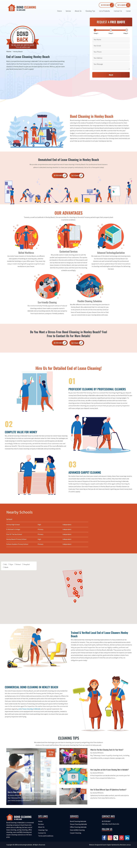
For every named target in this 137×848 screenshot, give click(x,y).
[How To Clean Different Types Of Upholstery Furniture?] (73, 796)
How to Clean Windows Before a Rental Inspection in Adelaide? (28, 792)
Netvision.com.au (125, 845)
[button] (69, 586)
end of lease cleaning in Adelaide (29, 709)
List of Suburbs (104, 11)
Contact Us (118, 11)
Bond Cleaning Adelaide (78, 821)
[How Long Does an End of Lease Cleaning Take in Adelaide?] (73, 776)
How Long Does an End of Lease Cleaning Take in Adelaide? (109, 769)
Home (59, 11)
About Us (78, 11)
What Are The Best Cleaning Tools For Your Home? (106, 749)
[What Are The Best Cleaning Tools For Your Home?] (73, 756)
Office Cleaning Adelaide (78, 827)
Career (128, 11)
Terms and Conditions (45, 836)
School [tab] (9, 519)
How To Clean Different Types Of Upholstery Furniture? (108, 789)
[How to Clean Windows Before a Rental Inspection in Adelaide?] (31, 778)
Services (41, 824)
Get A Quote (75, 175)
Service (68, 11)
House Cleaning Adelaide (78, 824)
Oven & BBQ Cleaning (77, 830)
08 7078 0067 (105, 5)
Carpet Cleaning (75, 833)
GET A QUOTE (122, 5)
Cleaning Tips (90, 11)
